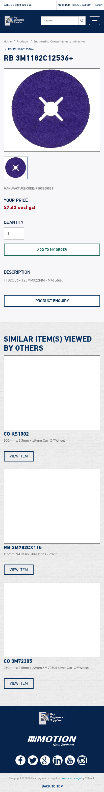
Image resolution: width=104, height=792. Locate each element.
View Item (19, 456)
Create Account (82, 5)
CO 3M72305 (18, 661)
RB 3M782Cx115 (23, 547)
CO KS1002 (16, 434)
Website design (71, 778)
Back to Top (52, 786)
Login (98, 5)
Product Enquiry (52, 300)
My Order (64, 5)
